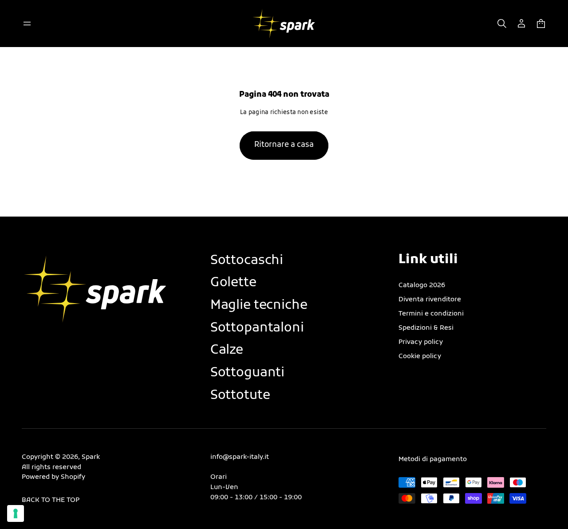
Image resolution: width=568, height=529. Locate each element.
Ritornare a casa (284, 145)
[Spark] (284, 23)
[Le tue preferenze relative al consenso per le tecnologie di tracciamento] (15, 513)
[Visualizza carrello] (541, 23)
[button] (502, 23)
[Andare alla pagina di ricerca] (502, 23)
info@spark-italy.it (239, 457)
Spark (91, 457)
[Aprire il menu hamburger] (27, 23)
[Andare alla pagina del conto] (521, 23)
